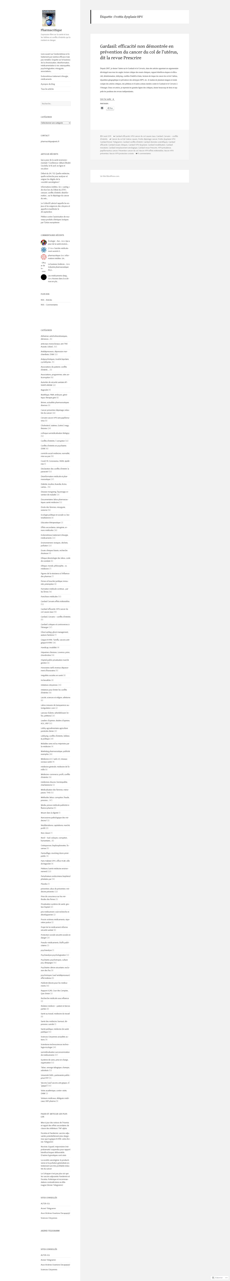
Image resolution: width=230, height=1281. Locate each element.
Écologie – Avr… (54, 241)
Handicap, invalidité (49, 647)
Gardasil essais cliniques (118, 145)
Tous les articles (47, 89)
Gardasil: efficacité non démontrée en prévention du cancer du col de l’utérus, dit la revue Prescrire (139, 52)
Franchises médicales (49, 597)
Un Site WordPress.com (109, 176)
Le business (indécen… (57, 264)
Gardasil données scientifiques (156, 142)
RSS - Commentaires (49, 305)
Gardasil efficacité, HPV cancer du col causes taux (135, 136)
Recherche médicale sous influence (55, 998)
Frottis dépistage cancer (147, 139)
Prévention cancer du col (128, 151)
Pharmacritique (51, 30)
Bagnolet (44, 390)
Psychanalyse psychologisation (53, 955)
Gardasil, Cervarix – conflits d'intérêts (55, 617)
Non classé (45, 833)
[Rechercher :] (56, 104)
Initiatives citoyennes (49, 685)
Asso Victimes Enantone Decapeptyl (55, 1213)
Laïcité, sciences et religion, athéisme (55, 697)
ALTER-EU (45, 1204)
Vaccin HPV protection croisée (121, 153)
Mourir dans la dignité (49, 813)
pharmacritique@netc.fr (50, 141)
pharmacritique (54, 255)
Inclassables (46, 680)
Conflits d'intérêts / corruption (53, 441)
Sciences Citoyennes (49, 1218)
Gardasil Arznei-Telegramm (111, 142)
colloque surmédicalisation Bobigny (55, 433)
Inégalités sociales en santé (52, 675)
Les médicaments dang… (58, 276)
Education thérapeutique (50, 523)
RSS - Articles (46, 300)
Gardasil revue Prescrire (147, 148)
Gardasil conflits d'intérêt (133, 142)
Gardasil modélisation (156, 145)
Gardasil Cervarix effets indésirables (55, 601)
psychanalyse (46, 950)
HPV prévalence (164, 148)
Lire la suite (106, 99)
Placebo (44, 884)
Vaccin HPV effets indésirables (151, 151)
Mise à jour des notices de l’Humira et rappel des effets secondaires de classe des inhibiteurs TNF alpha (55, 1126)
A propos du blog (48, 84)
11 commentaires (144, 153)
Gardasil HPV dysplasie (137, 145)
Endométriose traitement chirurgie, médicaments (54, 77)
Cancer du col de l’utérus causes (124, 139)
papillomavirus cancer (109, 151)
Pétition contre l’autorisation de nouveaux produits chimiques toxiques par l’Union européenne (55, 220)
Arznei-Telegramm (48, 1208)
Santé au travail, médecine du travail (55, 1014)
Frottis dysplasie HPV (166, 139)
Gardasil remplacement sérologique (123, 148)
